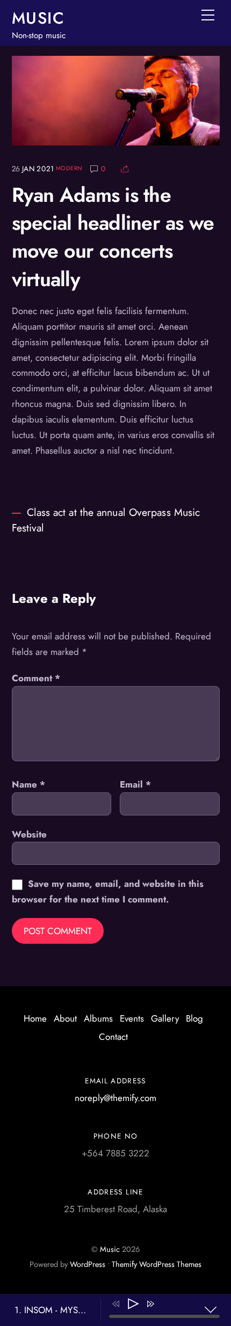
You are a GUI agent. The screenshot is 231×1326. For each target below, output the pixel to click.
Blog (194, 1018)
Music (110, 1249)
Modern (69, 168)
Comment (36, 678)
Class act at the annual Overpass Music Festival (106, 520)
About (65, 1018)
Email (135, 784)
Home (35, 1018)
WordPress (87, 1264)
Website (29, 834)
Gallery (165, 1018)
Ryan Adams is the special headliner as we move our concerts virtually (113, 237)
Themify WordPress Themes (156, 1264)
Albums (98, 1018)
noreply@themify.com (115, 1097)
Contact (113, 1036)
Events (132, 1018)
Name (28, 784)
